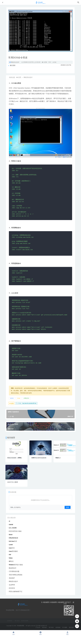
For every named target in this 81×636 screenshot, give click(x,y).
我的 (67, 634)
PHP (10, 554)
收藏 (12, 403)
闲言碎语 (12, 588)
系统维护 (12, 578)
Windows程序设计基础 (16, 565)
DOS (12, 398)
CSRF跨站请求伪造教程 (38, 458)
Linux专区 (12, 548)
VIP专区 (11, 561)
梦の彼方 (17, 620)
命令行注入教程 (12, 482)
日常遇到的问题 (14, 571)
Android (11, 524)
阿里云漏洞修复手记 (15, 591)
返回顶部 (71, 627)
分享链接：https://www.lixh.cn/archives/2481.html (26, 403)
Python (11, 558)
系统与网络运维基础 (15, 575)
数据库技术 (12, 568)
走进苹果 (12, 585)
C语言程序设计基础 (15, 531)
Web (19, 398)
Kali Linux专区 (13, 541)
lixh (55, 62)
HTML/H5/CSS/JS (13, 538)
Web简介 (58, 458)
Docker (11, 534)
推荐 (40, 634)
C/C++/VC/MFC (13, 528)
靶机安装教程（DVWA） (15, 458)
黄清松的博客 (24, 620)
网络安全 (26, 398)
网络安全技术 (15, 62)
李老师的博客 (20, 625)
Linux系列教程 (13, 551)
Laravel (11, 544)
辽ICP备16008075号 (41, 625)
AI (9, 521)
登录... (12, 507)
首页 (19, 77)
